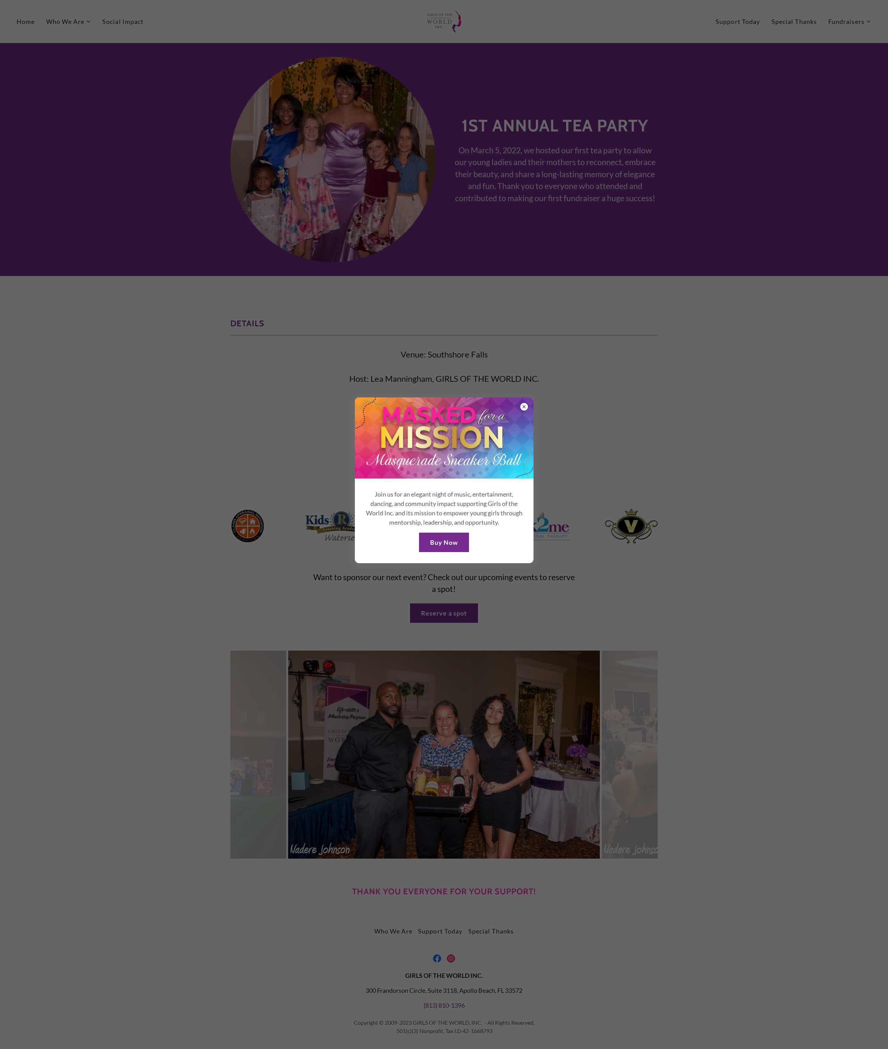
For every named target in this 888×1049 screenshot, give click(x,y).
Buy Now (444, 542)
